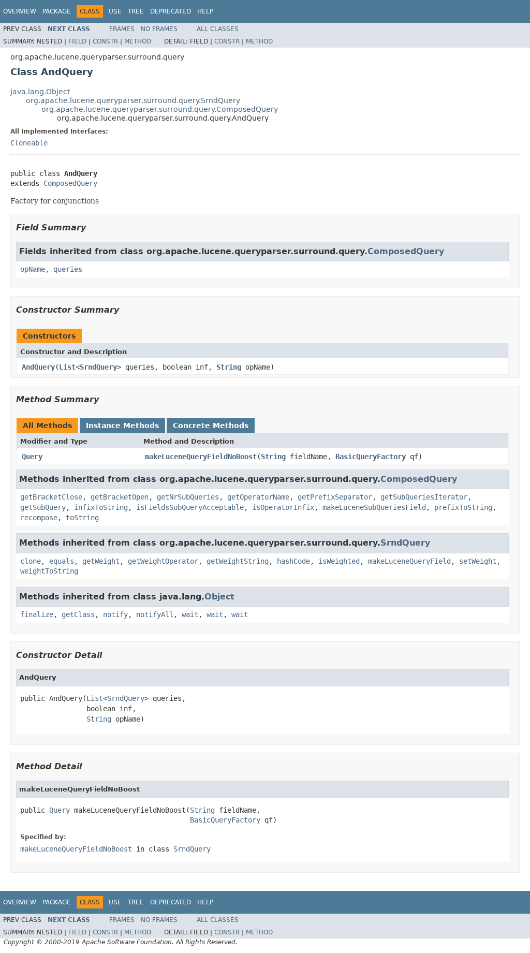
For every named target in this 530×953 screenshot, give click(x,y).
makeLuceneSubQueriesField (374, 507)
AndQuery (38, 367)
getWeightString (238, 561)
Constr (105, 41)
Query (32, 456)
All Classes (218, 29)
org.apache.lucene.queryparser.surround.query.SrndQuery (133, 100)
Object (219, 597)
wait (190, 614)
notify (115, 614)
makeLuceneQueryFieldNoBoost (201, 456)
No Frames (159, 29)
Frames (122, 29)
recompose (38, 518)
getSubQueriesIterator (423, 497)
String (228, 367)
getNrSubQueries (188, 497)
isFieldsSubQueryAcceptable (190, 507)
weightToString (49, 571)
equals (61, 561)
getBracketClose (51, 497)
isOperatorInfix (283, 507)
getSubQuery (43, 507)
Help (205, 11)
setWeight (477, 561)
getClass (78, 614)
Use (115, 11)
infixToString (101, 507)
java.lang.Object (40, 91)
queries (67, 269)
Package (56, 11)
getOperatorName (258, 497)
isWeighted (339, 561)
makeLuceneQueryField (409, 561)
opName (32, 269)
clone (30, 561)
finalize (36, 614)
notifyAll (154, 614)
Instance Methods (122, 425)
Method (137, 41)
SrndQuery (98, 367)
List (67, 367)
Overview (19, 11)
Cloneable (29, 143)
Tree (136, 11)
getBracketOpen (120, 497)
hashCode (293, 561)
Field (77, 41)
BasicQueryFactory (370, 456)
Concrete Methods (210, 425)
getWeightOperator (163, 561)
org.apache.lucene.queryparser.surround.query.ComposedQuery (159, 109)
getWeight (101, 561)
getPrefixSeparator (335, 497)
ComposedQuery (70, 183)
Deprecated (170, 11)
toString (82, 518)
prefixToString (463, 507)
